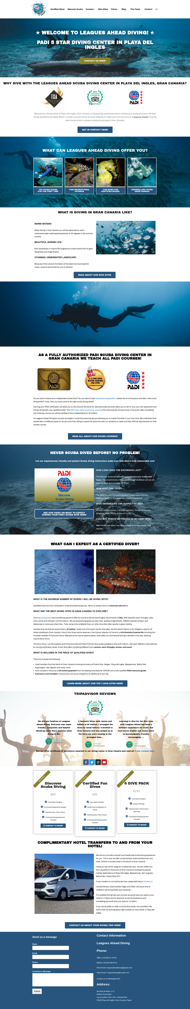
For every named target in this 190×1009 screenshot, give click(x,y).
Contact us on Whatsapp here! (108, 979)
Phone (35, 962)
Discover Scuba (75, 9)
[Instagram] (98, 762)
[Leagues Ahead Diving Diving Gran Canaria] (39, 8)
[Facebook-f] (86, 762)
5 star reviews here (144, 751)
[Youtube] (104, 762)
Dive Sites (103, 9)
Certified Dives (57, 9)
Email (35, 953)
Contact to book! (54, 826)
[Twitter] (92, 762)
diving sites (46, 618)
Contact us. (148, 881)
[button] (94, 9)
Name (35, 944)
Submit (37, 991)
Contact (148, 9)
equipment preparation (105, 398)
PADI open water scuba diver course (85, 410)
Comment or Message (42, 971)
